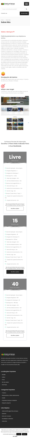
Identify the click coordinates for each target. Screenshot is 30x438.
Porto (3, 379)
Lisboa (3, 377)
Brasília (3, 374)
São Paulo (4, 384)
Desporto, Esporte (6, 403)
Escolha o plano (15, 208)
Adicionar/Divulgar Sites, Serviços (10, 411)
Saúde (3, 398)
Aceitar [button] (19, 434)
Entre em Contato (6, 416)
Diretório (4, 413)
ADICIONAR (24, 13)
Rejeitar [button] (24, 434)
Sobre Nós (8, 20)
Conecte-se (4, 13)
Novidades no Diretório (7, 418)
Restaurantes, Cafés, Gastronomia (10, 395)
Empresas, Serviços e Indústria (9, 400)
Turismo (4, 393)
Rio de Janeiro (5, 382)
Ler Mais (15, 436)
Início (2, 20)
